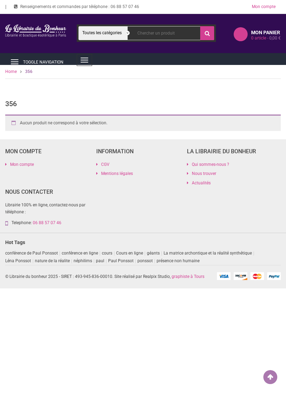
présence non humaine (178, 260)
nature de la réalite (52, 260)
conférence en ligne (80, 253)
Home (11, 71)
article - (266, 38)
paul (100, 260)
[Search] (207, 33)
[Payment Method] (224, 276)
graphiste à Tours (188, 276)
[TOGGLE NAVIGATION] (14, 62)
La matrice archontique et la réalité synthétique (208, 253)
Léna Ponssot (18, 260)
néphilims (83, 260)
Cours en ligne (129, 253)
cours (107, 253)
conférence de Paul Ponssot (31, 253)
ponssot (145, 260)
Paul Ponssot (121, 260)
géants (153, 253)
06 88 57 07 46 (125, 6)
